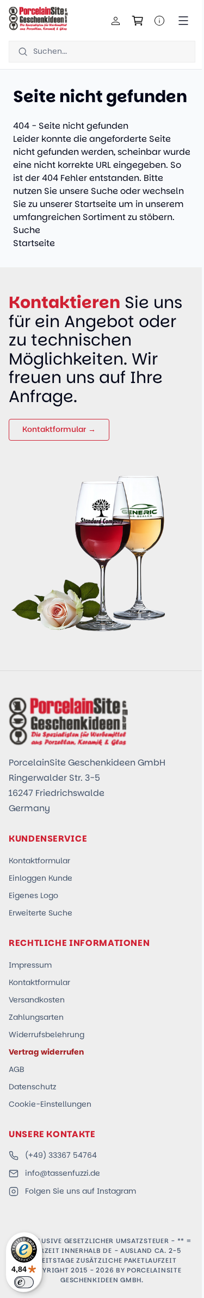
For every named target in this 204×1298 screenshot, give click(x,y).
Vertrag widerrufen (46, 1051)
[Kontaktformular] (159, 21)
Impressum (30, 965)
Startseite (95, 204)
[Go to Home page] (38, 18)
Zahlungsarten (36, 1017)
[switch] (24, 1282)
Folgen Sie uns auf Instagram (80, 1191)
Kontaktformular (39, 860)
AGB (16, 1069)
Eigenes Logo (33, 895)
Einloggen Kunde (40, 878)
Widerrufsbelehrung (46, 1034)
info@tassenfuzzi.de (62, 1173)
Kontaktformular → (59, 429)
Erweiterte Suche (40, 912)
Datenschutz (32, 1086)
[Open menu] (183, 21)
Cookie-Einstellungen (50, 1104)
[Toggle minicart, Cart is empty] (138, 21)
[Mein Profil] (116, 21)
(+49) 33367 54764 (61, 1155)
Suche (104, 191)
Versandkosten (37, 999)
